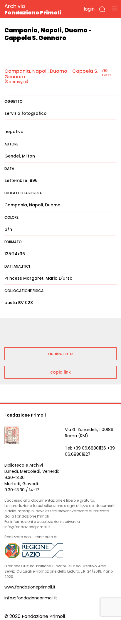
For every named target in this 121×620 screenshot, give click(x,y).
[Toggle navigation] (114, 8)
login (89, 9)
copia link (60, 372)
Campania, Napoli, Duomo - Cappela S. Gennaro (51, 74)
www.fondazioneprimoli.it (30, 587)
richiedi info (60, 354)
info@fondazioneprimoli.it (30, 598)
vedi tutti (106, 72)
